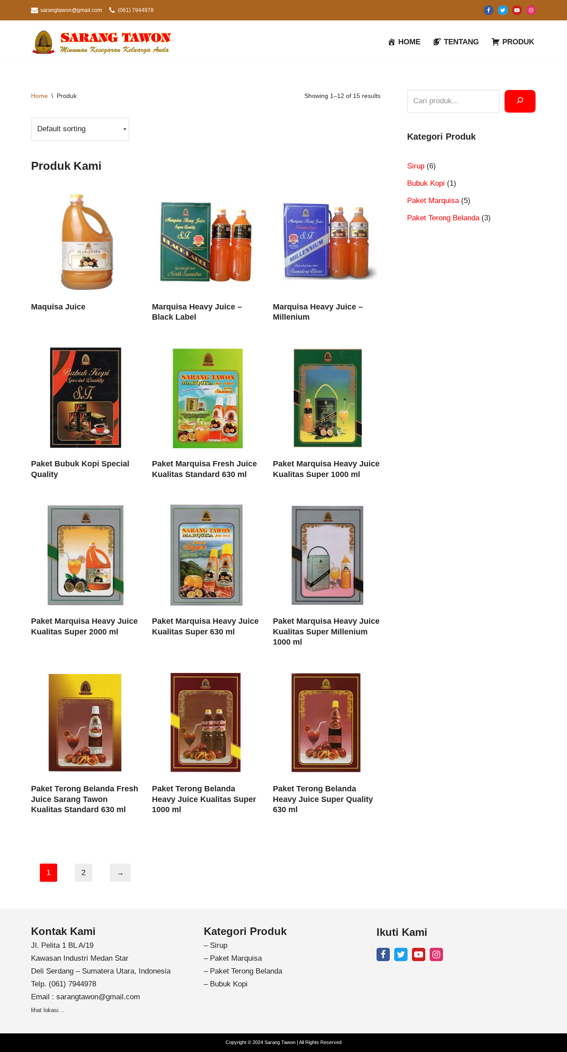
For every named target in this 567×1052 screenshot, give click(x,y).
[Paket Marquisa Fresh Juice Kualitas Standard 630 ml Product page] (205, 398)
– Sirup (215, 945)
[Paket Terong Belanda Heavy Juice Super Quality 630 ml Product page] (326, 723)
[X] (503, 10)
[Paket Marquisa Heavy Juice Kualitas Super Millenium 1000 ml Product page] (326, 555)
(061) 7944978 (136, 10)
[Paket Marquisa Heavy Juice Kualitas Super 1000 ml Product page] (326, 398)
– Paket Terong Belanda (243, 971)
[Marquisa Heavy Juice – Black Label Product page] (205, 241)
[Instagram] (531, 10)
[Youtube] (517, 10)
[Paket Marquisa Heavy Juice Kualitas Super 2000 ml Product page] (84, 555)
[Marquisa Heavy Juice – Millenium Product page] (326, 241)
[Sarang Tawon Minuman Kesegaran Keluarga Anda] (104, 41)
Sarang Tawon (279, 1042)
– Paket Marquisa (233, 958)
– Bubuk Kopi (226, 984)
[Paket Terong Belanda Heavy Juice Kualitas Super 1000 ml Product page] (205, 723)
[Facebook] (488, 10)
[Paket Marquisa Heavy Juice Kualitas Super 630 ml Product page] (205, 555)
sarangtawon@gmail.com (71, 10)
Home (39, 95)
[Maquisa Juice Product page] (84, 241)
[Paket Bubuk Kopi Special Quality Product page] (84, 398)
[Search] (520, 101)
